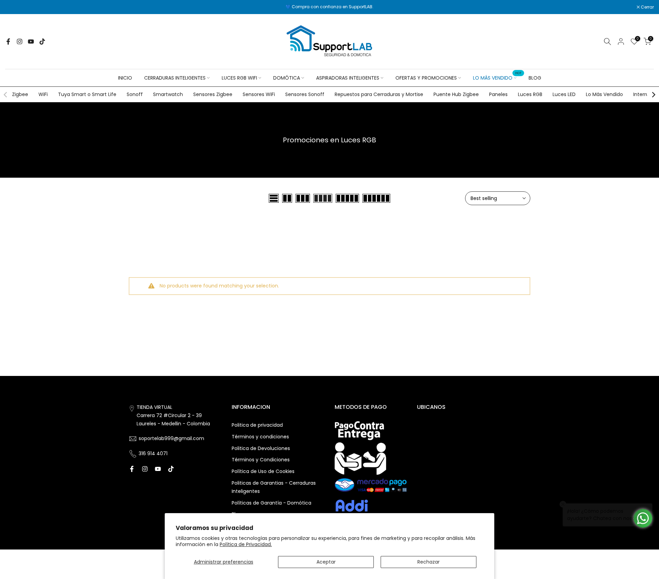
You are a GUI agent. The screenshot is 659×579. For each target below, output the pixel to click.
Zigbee (20, 94)
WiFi (43, 94)
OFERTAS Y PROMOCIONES (426, 77)
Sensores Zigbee (212, 94)
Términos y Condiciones (261, 459)
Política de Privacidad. (246, 544)
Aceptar (326, 561)
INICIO (125, 77)
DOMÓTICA (286, 77)
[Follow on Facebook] (8, 41)
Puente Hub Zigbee (456, 94)
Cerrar (15, 7)
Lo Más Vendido (604, 94)
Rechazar (428, 561)
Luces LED (564, 94)
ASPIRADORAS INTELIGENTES (347, 77)
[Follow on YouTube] (31, 41)
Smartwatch (168, 94)
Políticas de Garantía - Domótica (271, 502)
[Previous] (6, 95)
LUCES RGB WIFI (239, 77)
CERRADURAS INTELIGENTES (175, 77)
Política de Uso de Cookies (263, 471)
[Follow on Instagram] (19, 41)
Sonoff (135, 94)
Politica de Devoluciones (261, 448)
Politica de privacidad (257, 425)
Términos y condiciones (260, 436)
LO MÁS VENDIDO (497, 77)
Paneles (498, 94)
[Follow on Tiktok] (42, 41)
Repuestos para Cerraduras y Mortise (379, 94)
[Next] (653, 95)
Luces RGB (530, 94)
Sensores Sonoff (304, 94)
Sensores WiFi (259, 94)
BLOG (535, 77)
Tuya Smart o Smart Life (87, 94)
